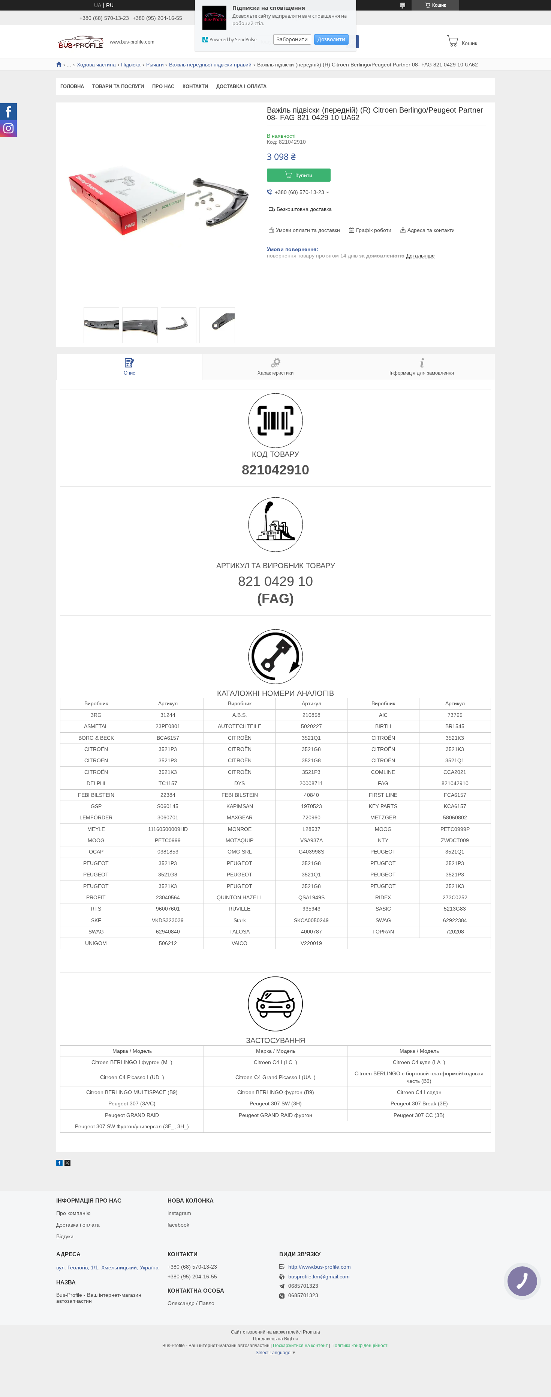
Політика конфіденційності (360, 1345)
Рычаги (155, 65)
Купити (303, 175)
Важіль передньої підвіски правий (210, 65)
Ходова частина (96, 65)
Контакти (195, 86)
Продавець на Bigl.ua (275, 1338)
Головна (72, 86)
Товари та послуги (118, 86)
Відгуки (64, 1236)
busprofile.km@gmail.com (319, 1277)
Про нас (163, 86)
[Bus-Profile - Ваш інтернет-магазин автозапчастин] (80, 41)
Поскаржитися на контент (300, 1345)
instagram (179, 1213)
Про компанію (73, 1213)
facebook (178, 1225)
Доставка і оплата (241, 86)
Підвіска (131, 65)
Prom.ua (311, 1332)
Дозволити (331, 39)
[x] (67, 1164)
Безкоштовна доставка (304, 209)
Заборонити (292, 39)
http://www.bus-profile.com (319, 1267)
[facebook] (59, 1164)
